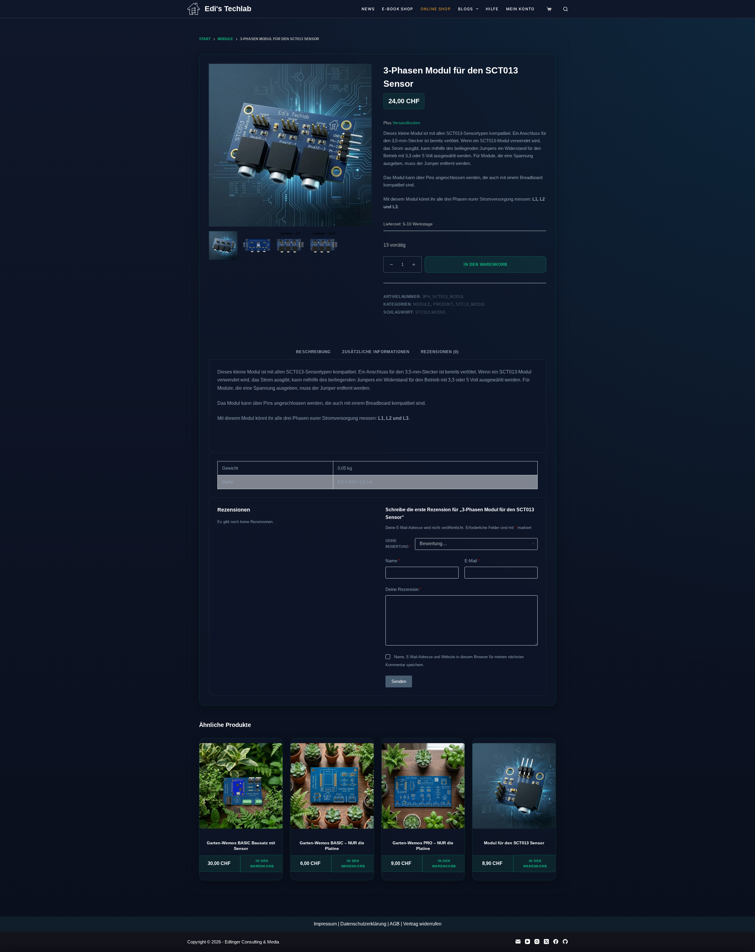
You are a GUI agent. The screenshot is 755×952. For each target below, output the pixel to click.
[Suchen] (565, 9)
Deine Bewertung (398, 544)
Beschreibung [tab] (313, 352)
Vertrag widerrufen (422, 923)
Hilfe (492, 8)
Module (422, 304)
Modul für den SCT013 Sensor (514, 842)
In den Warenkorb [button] (262, 863)
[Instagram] (536, 941)
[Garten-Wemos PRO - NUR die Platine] (423, 788)
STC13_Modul (470, 304)
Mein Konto (520, 8)
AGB (395, 923)
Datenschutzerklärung (363, 923)
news (368, 8)
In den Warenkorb (486, 264)
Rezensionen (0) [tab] (440, 352)
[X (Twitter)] (546, 941)
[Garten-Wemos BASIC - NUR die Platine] (332, 788)
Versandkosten (406, 122)
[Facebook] (555, 941)
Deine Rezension (403, 589)
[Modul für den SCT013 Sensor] (514, 788)
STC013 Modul (430, 312)
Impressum (326, 923)
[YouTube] (527, 941)
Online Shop (436, 8)
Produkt (443, 304)
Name (392, 560)
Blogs (465, 8)
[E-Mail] (518, 941)
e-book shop (397, 8)
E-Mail (472, 560)
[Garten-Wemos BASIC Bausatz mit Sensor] (241, 788)
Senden (398, 681)
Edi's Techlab (228, 8)
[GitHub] (565, 941)
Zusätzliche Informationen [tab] (375, 352)
